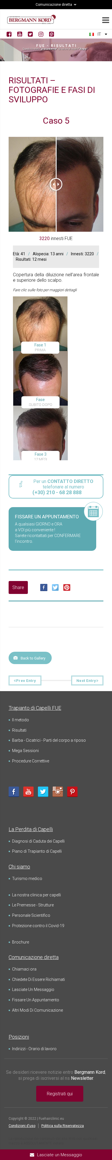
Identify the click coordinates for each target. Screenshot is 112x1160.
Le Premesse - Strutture (33, 905)
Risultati (19, 730)
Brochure (20, 942)
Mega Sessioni (25, 750)
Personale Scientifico (31, 915)
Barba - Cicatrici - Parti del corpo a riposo (49, 740)
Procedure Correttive (30, 761)
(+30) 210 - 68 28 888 (57, 492)
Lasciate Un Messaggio (33, 989)
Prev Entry (26, 680)
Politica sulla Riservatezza (62, 1126)
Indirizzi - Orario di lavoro (34, 1048)
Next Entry (86, 680)
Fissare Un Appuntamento (35, 1000)
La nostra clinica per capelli (36, 895)
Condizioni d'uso (22, 1126)
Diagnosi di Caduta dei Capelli (38, 841)
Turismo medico (27, 878)
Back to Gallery (33, 658)
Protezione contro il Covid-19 (38, 925)
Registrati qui (60, 1093)
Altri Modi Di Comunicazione (37, 1010)
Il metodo (20, 720)
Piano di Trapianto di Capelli (37, 851)
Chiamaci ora (24, 969)
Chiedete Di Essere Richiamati (38, 979)
